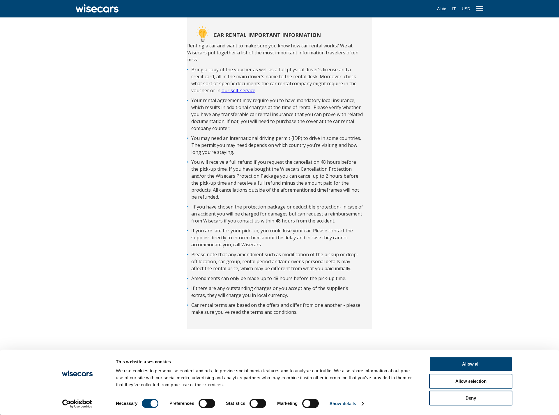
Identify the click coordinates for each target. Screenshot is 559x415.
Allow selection (471, 381)
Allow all (471, 363)
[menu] (479, 9)
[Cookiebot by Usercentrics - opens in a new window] (77, 403)
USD (466, 8)
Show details (343, 403)
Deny (471, 398)
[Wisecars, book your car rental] (97, 8)
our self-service (238, 90)
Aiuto (441, 8)
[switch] (207, 403)
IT (454, 8)
